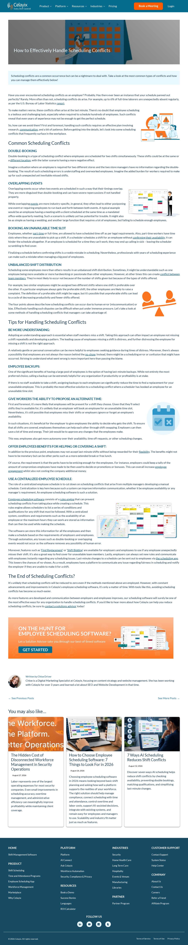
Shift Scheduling (16, 870)
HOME (12, 847)
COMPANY (158, 874)
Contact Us (157, 886)
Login (171, 6)
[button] (181, 6)
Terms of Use (158, 939)
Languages (66, 903)
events (34, 203)
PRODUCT (15, 863)
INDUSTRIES (120, 847)
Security (116, 854)
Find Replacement (51, 550)
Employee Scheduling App (21, 881)
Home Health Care (121, 860)
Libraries (116, 887)
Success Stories (68, 897)
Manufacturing (119, 882)
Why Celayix (14, 897)
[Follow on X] (108, 924)
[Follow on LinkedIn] (80, 924)
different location (20, 160)
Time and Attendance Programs (24, 875)
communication (29, 129)
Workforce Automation (72, 871)
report (60, 103)
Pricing (113, 6)
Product (44, 6)
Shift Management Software (22, 854)
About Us (156, 881)
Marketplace (14, 892)
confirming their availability (149, 237)
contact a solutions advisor (60, 606)
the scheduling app (167, 558)
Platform (60, 6)
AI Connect (66, 860)
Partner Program (121, 903)
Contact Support (160, 854)
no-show (90, 354)
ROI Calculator (68, 908)
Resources (78, 6)
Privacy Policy (173, 939)
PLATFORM (68, 847)
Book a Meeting (148, 6)
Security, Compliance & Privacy (76, 876)
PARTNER (118, 896)
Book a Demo (67, 892)
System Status (159, 860)
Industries (96, 6)
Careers (156, 892)
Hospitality (117, 871)
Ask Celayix (67, 865)
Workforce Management (20, 886)
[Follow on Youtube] (89, 924)
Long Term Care (120, 865)
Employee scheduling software (26, 499)
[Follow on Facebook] (98, 924)
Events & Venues (120, 876)
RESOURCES (68, 885)
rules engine (67, 499)
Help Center (158, 865)
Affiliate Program (160, 903)
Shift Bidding (75, 550)
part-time (38, 233)
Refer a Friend (159, 897)
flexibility (144, 451)
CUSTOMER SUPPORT (166, 847)
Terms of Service (143, 939)
